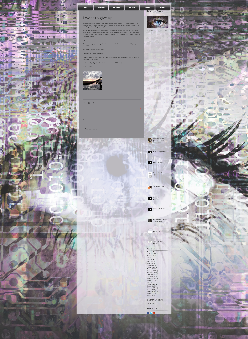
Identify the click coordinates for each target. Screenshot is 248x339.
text (153, 303)
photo (149, 303)
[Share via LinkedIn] (93, 103)
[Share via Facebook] (84, 103)
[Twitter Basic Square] (151, 313)
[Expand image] (92, 80)
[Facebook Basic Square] (148, 313)
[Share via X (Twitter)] (89, 103)
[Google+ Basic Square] (154, 313)
